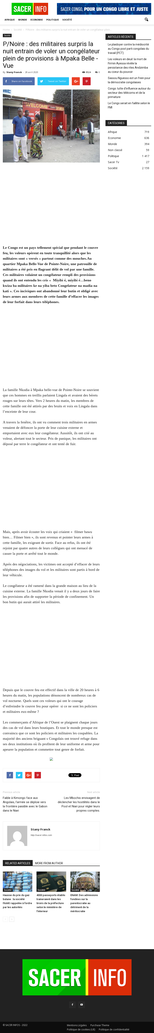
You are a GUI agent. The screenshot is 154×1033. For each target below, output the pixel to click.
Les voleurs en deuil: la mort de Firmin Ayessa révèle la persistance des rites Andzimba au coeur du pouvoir (128, 65)
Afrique (10, 19)
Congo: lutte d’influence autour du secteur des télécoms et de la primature (129, 93)
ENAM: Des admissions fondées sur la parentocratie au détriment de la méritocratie (84, 903)
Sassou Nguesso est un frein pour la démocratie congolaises (129, 80)
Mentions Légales (77, 1025)
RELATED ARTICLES (17, 863)
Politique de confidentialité (114, 1029)
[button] (146, 20)
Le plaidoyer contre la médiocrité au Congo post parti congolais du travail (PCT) (128, 49)
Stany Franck (14, 72)
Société (67, 19)
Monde (22, 19)
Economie (36, 19)
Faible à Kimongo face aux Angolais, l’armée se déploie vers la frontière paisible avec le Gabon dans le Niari (25, 804)
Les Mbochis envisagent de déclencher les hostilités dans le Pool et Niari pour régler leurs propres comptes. (79, 804)
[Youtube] (81, 1005)
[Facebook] (72, 1005)
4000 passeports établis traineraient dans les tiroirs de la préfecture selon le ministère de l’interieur (50, 903)
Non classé (115, 150)
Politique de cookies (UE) (81, 1029)
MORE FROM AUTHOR (49, 863)
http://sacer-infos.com (41, 835)
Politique (52, 19)
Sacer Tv (113, 162)
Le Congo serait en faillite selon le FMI (129, 105)
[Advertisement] (51, 206)
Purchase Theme (99, 1025)
